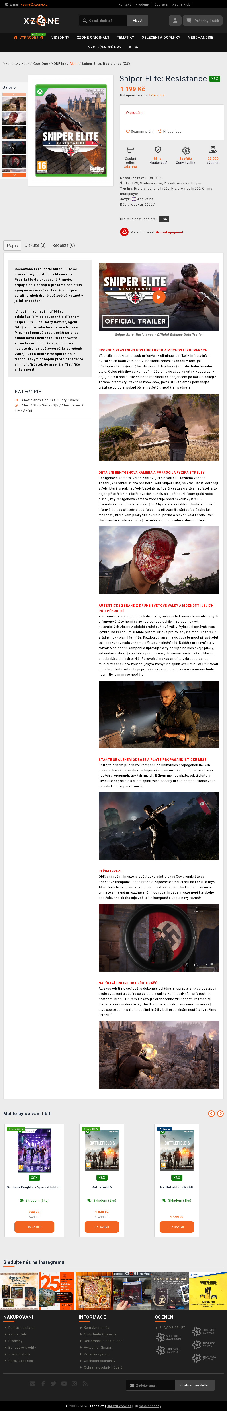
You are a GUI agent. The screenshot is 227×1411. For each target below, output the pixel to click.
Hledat (137, 21)
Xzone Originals (93, 38)
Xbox (26, 400)
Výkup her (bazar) (98, 1347)
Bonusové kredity (22, 1347)
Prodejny (143, 4)
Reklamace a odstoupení (103, 1341)
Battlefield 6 (102, 1187)
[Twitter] (53, 1383)
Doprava (161, 4)
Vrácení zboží (19, 1354)
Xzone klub (17, 1334)
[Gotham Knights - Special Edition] (34, 1150)
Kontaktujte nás (96, 1327)
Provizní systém (97, 1354)
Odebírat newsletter (194, 1385)
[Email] (32, 1383)
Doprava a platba (22, 1327)
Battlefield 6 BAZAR (176, 1187)
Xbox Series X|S (46, 405)
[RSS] (85, 1383)
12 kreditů (157, 95)
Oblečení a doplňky (161, 38)
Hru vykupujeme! (169, 232)
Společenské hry (104, 47)
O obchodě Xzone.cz (100, 1334)
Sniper (196, 183)
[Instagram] (74, 1383)
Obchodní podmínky (99, 1361)
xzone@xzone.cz (29, 4)
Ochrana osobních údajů (103, 1367)
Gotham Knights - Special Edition (34, 1187)
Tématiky (125, 38)
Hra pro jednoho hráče (152, 188)
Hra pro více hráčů (185, 188)
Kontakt (125, 4)
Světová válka (151, 183)
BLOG (134, 47)
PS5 (164, 219)
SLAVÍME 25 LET (173, 1327)
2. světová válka (177, 183)
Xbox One (41, 400)
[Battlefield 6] (102, 1150)
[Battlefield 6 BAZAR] (177, 1150)
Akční (74, 400)
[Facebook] (43, 1383)
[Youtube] (64, 1383)
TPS (135, 183)
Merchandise (200, 38)
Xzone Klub (181, 4)
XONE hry (59, 400)
